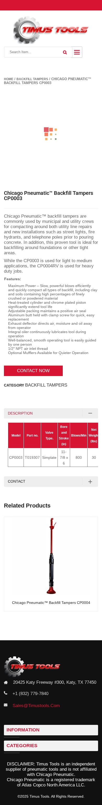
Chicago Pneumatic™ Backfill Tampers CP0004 (51, 603)
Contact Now (33, 370)
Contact (16, 481)
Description (20, 413)
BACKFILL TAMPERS (32, 79)
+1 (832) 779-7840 (30, 693)
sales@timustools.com (36, 705)
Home (8, 79)
